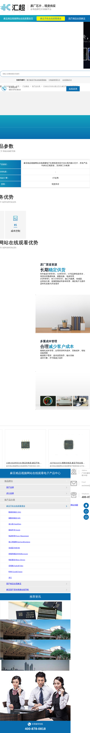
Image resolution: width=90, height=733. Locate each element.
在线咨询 (73, 89)
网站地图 (74, 505)
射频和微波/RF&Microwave (18, 554)
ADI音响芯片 (67, 80)
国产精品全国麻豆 (76, 18)
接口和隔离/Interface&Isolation (19, 542)
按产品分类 (9, 500)
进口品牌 (10, 493)
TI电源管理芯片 (54, 80)
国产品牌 (10, 487)
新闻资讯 (23, 25)
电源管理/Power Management (19, 536)
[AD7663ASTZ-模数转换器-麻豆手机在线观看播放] (69, 445)
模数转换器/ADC (15, 518)
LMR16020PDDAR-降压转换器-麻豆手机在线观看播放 (28, 463)
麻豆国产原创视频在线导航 (17, 590)
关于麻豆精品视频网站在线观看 (49, 25)
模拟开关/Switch (14, 530)
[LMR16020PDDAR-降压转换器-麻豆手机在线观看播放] (25, 445)
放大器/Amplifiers (15, 524)
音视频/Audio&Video (16, 566)
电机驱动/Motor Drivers (17, 560)
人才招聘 (75, 25)
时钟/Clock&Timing (15, 572)
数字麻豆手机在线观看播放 (36, 80)
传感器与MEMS (14, 548)
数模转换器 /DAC (15, 512)
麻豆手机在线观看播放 (50, 18)
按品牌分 (8, 481)
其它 (10, 578)
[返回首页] (86, 517)
